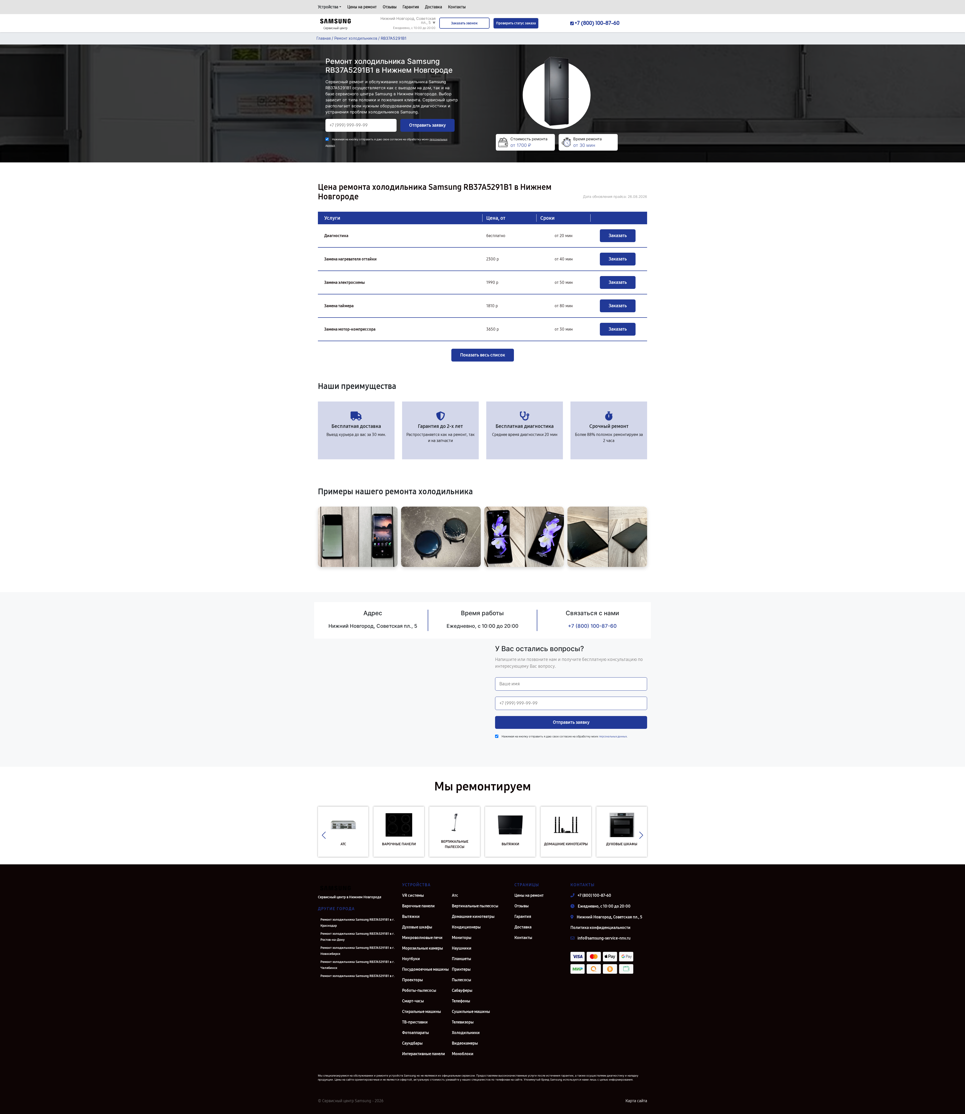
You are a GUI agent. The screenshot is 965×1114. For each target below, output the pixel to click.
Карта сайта (636, 1100)
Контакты (457, 7)
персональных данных (613, 736)
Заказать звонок (464, 23)
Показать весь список (482, 355)
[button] (323, 835)
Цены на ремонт (362, 7)
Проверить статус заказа (516, 23)
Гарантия (411, 7)
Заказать (618, 235)
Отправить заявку (427, 125)
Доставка (433, 7)
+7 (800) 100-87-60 (592, 626)
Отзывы (390, 7)
